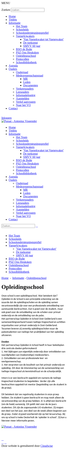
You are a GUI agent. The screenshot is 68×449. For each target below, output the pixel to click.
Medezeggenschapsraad (29, 75)
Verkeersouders (25, 88)
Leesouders (22, 91)
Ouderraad (22, 72)
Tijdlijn (13, 19)
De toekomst (30, 42)
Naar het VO (23, 105)
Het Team (21, 26)
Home (12, 16)
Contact (13, 108)
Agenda (13, 65)
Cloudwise (46, 445)
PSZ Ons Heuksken (27, 52)
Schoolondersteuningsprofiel (32, 32)
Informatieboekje (25, 95)
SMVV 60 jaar (31, 45)
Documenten (30, 85)
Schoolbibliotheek (26, 62)
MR (25, 78)
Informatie (14, 22)
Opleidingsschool (26, 55)
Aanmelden (22, 98)
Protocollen (22, 59)
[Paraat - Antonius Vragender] (19, 121)
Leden (26, 82)
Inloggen (6, 117)
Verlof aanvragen (26, 101)
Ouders (13, 68)
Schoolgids (22, 29)
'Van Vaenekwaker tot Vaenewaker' (43, 39)
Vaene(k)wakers (25, 36)
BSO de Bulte (24, 49)
